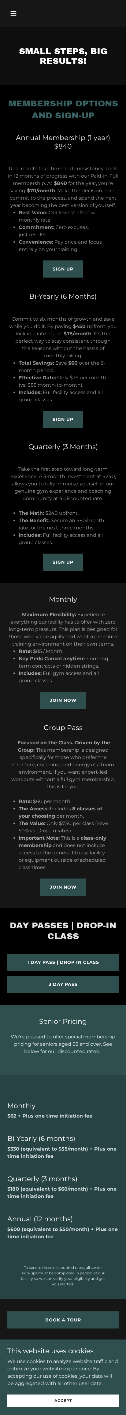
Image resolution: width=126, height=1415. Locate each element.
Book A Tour (63, 1320)
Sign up (63, 269)
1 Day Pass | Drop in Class (63, 962)
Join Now (63, 700)
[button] (20, 13)
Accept (63, 1400)
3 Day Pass (63, 984)
